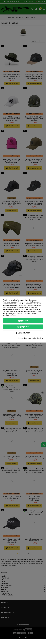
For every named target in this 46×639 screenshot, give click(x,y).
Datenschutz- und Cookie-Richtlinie (31, 338)
